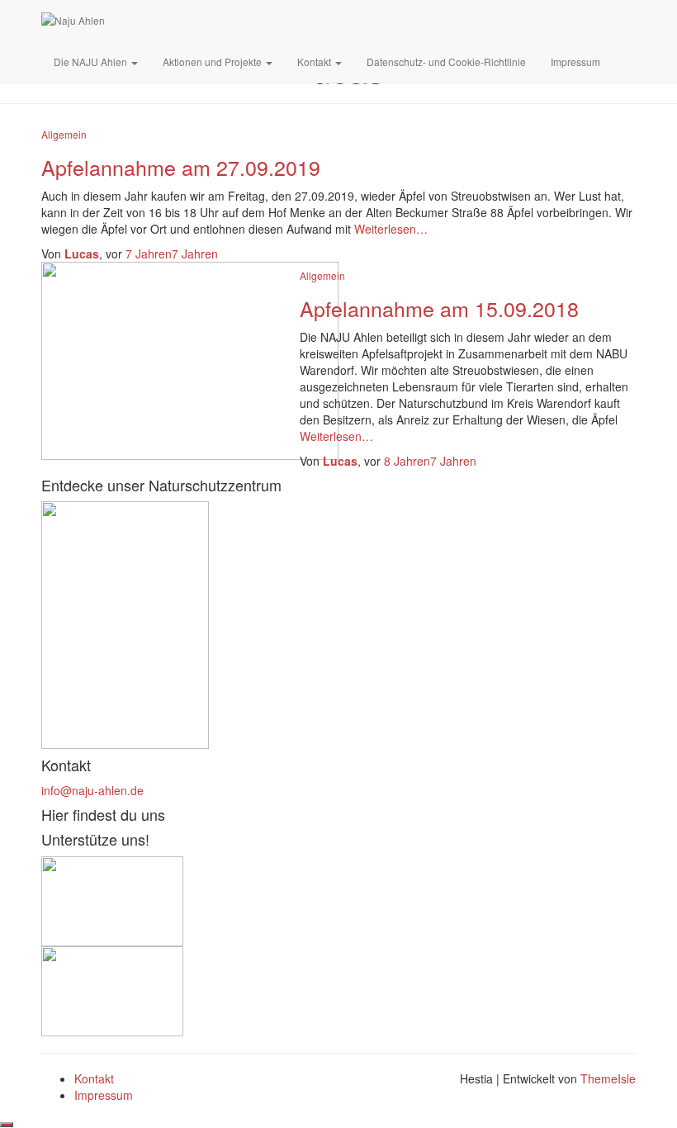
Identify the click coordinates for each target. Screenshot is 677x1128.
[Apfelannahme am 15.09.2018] (189, 359)
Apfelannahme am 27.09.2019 (180, 167)
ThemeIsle (608, 1078)
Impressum (575, 62)
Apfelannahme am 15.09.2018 (439, 308)
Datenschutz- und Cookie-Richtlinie (446, 62)
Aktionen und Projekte (213, 62)
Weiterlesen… (389, 228)
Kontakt (315, 62)
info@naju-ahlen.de (92, 790)
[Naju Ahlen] (73, 20)
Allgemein (64, 134)
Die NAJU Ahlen (92, 62)
